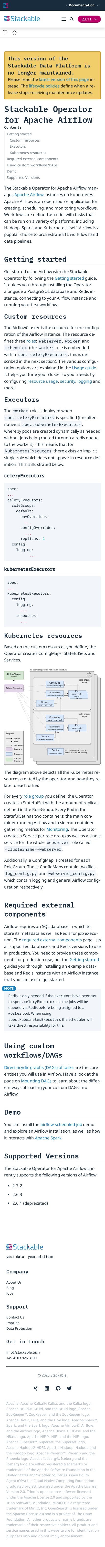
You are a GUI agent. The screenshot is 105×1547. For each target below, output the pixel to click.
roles (31, 341)
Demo (12, 171)
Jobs (9, 1293)
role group (33, 796)
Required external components (32, 158)
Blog (10, 1287)
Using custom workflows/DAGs (32, 165)
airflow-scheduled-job (61, 1124)
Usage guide (84, 368)
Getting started (19, 134)
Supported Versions (23, 177)
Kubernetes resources (28, 152)
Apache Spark (48, 1138)
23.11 (87, 19)
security (67, 381)
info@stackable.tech (23, 1352)
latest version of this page (64, 79)
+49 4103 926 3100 (21, 1358)
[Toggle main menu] (66, 19)
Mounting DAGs (36, 1081)
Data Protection (19, 1328)
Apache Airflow (28, 194)
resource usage (43, 381)
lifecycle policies (44, 86)
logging (84, 381)
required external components (52, 940)
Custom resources (25, 140)
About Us (13, 1282)
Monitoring (57, 829)
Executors (18, 146)
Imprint (12, 1322)
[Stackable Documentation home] (5, 5)
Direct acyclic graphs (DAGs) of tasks (39, 1067)
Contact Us (15, 1317)
